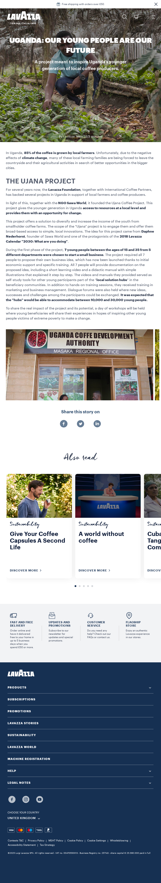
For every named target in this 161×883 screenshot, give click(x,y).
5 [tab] (92, 586)
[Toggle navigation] (153, 17)
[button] (156, 4)
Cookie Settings (96, 840)
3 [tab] (84, 586)
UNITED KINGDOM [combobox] (22, 818)
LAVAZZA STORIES (23, 723)
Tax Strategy (47, 845)
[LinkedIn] (97, 424)
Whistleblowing (119, 840)
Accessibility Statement (22, 845)
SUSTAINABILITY (22, 735)
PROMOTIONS (19, 711)
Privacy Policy (36, 840)
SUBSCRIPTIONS (21, 699)
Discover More (24, 570)
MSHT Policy (55, 840)
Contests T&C (16, 840)
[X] (80, 424)
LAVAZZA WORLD (22, 747)
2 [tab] (80, 586)
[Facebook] (64, 424)
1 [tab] (75, 586)
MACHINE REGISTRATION (29, 758)
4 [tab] (88, 586)
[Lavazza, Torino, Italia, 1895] (21, 17)
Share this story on (80, 412)
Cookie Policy (75, 840)
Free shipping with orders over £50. (83, 4)
